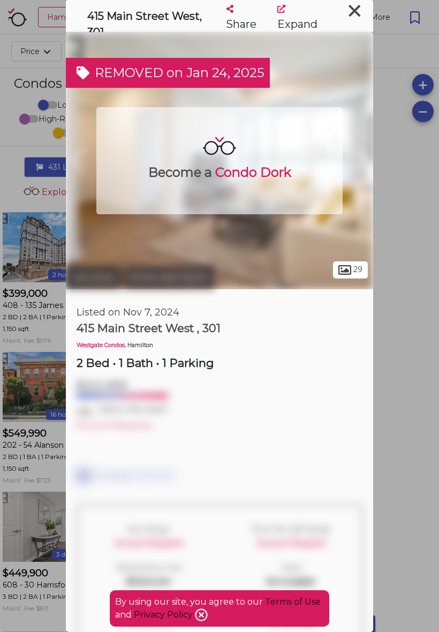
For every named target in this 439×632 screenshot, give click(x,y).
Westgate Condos (101, 345)
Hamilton (93, 277)
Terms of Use (293, 602)
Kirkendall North (169, 277)
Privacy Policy (164, 615)
